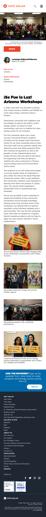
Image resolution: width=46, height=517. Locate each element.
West (6, 430)
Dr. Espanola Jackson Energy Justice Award (20, 409)
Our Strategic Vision (11, 440)
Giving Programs (10, 461)
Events (6, 79)
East (5, 425)
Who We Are (8, 435)
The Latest (8, 402)
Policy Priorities (9, 404)
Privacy (30, 504)
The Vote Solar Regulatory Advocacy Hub (19, 417)
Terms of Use (38, 504)
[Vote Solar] (14, 8)
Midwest (7, 427)
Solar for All (8, 415)
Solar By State (10, 420)
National (7, 422)
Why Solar (9, 396)
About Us (8, 433)
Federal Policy (9, 407)
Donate (6, 458)
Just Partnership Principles (14, 446)
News (12, 49)
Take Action (9, 453)
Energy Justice (9, 412)
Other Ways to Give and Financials (17, 464)
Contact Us (8, 451)
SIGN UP (34, 387)
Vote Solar (11, 498)
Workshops (8, 82)
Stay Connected (10, 456)
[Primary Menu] (41, 6)
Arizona (7, 72)
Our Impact (8, 438)
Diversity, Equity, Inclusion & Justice (17, 443)
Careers (6, 448)
